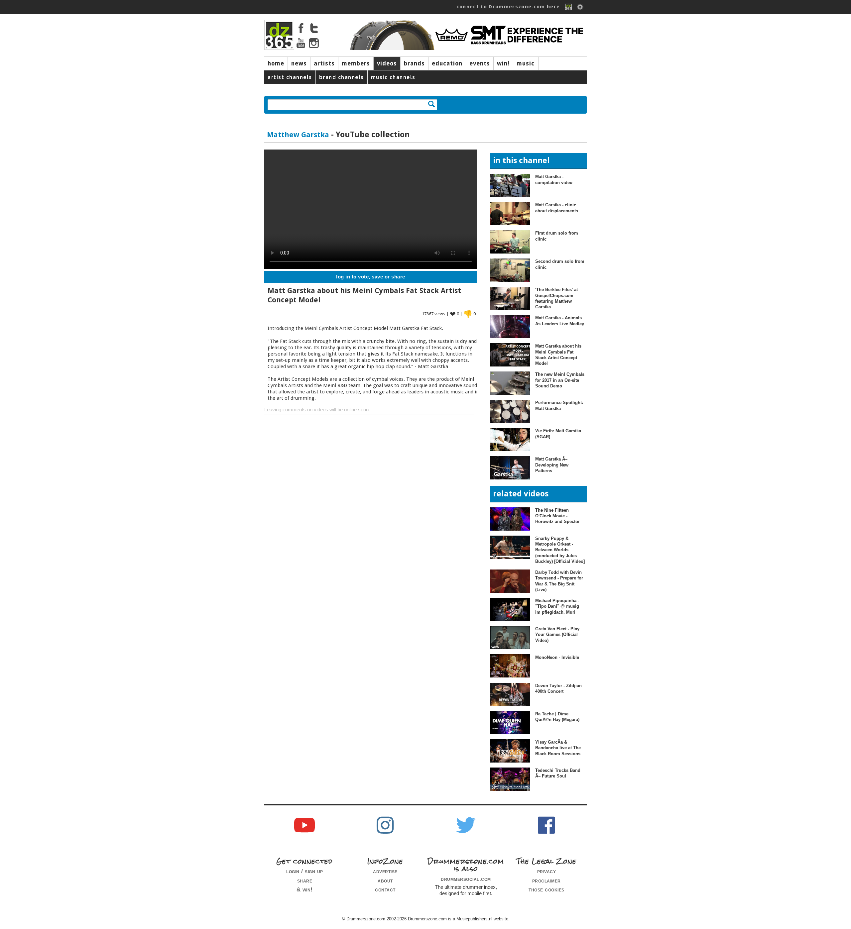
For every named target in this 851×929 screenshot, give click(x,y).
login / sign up (304, 871)
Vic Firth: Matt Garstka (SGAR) (558, 433)
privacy (546, 871)
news (299, 63)
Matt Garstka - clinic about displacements (556, 207)
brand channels (341, 77)
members (356, 63)
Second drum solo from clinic (559, 264)
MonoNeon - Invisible (557, 657)
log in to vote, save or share (370, 276)
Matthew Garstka (298, 135)
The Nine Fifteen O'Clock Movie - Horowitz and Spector (557, 516)
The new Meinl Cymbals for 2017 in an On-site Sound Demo (559, 380)
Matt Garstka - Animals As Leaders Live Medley (559, 320)
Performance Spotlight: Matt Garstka (559, 405)
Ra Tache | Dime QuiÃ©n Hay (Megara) (557, 716)
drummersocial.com (466, 879)
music (526, 63)
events (479, 63)
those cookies (546, 889)
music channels (393, 77)
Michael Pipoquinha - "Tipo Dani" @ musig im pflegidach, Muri (557, 606)
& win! (305, 889)
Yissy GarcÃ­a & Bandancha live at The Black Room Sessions (558, 748)
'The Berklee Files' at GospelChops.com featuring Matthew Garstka (556, 298)
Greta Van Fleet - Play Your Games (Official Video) (557, 634)
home (276, 63)
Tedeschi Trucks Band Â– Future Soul (557, 773)
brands (414, 63)
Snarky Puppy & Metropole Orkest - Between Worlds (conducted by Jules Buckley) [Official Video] (560, 550)
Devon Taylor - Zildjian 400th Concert (558, 688)
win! (503, 63)
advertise (385, 871)
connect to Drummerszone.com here (508, 7)
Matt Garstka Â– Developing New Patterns (551, 465)
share (304, 880)
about (385, 880)
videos (387, 63)
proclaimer (546, 880)
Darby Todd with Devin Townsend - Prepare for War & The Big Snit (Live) (559, 581)
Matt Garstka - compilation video (553, 179)
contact (385, 889)
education (447, 63)
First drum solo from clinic (556, 236)
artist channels (290, 77)
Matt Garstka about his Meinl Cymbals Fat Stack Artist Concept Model (558, 355)
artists (324, 63)
